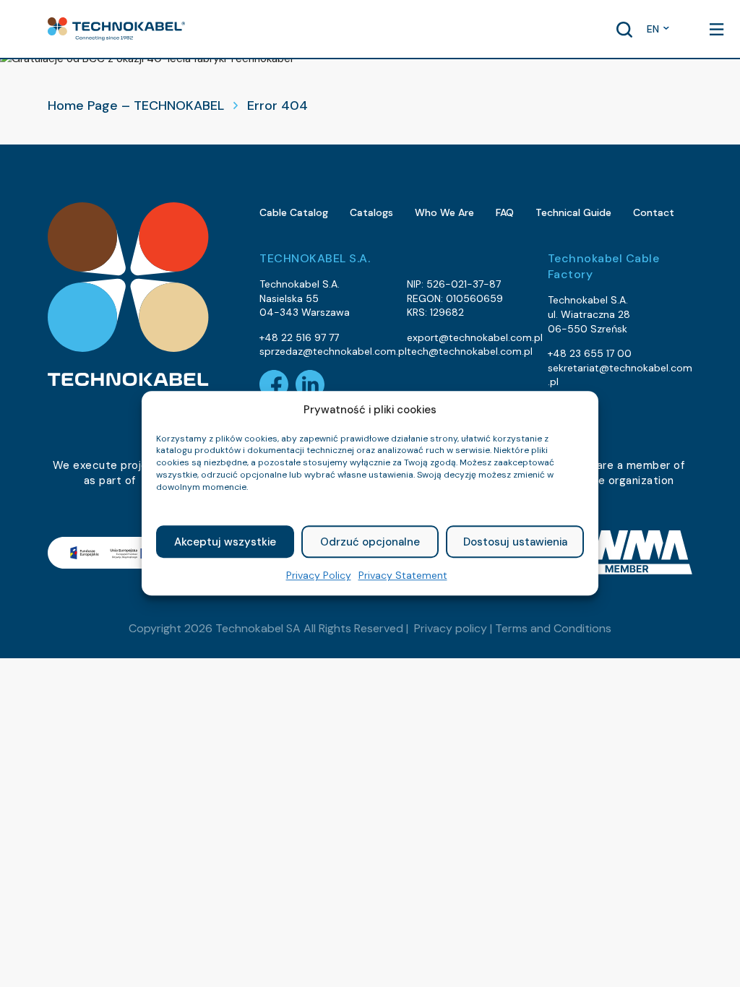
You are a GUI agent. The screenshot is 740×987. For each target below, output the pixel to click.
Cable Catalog (293, 212)
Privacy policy (450, 628)
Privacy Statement (402, 575)
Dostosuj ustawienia (515, 542)
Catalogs (371, 212)
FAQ (505, 212)
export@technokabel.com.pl (475, 337)
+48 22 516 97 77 (299, 337)
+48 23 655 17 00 (590, 353)
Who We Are (444, 212)
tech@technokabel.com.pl (470, 351)
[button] (116, 29)
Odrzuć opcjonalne (370, 542)
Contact (653, 212)
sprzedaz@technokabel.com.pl (333, 351)
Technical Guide (573, 212)
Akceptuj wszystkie (225, 542)
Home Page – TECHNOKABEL (136, 105)
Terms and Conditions (553, 628)
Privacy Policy (318, 575)
